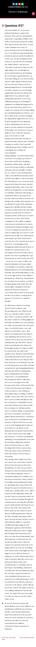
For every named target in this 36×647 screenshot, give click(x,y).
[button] (33, 13)
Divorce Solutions (18, 11)
